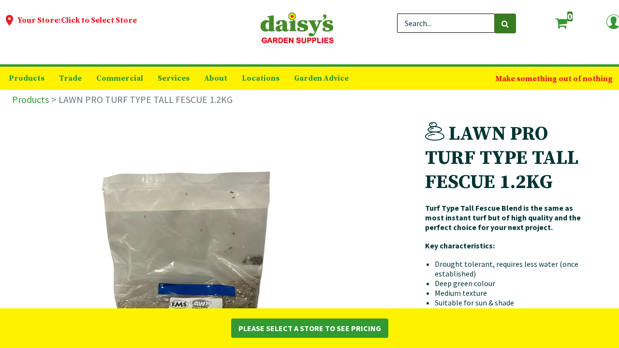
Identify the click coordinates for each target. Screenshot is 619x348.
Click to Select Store (99, 20)
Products (30, 99)
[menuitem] (26, 78)
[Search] (505, 23)
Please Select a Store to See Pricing (309, 328)
